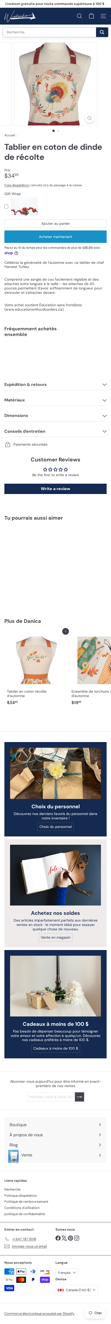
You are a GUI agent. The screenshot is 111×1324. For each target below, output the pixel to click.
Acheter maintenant (55, 236)
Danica (32, 621)
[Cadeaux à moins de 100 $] (55, 986)
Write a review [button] (55, 488)
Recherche (12, 1189)
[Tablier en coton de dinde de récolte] (55, 359)
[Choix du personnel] (55, 773)
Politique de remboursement (26, 1201)
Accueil (9, 135)
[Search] (102, 32)
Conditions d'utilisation (21, 1208)
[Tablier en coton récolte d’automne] (36, 669)
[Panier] (91, 16)
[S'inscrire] (79, 1097)
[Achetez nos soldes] (55, 875)
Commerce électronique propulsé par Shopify (39, 1313)
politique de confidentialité (24, 1214)
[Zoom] (89, 118)
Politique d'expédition (20, 1195)
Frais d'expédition (16, 185)
